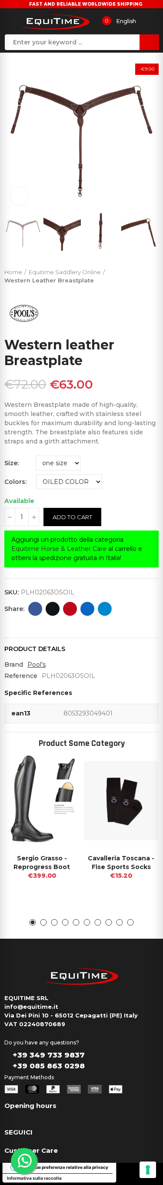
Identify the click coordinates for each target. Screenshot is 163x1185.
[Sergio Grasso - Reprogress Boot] (42, 800)
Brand (13, 664)
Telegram (105, 609)
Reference (20, 676)
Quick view (57, 769)
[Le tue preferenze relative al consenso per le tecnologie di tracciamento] (148, 1170)
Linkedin (87, 609)
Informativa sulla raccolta (34, 1178)
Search (149, 42)
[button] (13, 134)
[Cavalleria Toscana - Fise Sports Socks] (121, 800)
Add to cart (72, 517)
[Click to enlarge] (19, 196)
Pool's (36, 664)
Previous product (130, 274)
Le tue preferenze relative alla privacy (68, 1167)
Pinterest (70, 609)
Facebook (35, 609)
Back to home (141, 274)
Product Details (34, 649)
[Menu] (10, 21)
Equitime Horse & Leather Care (58, 549)
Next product (152, 274)
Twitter (53, 609)
